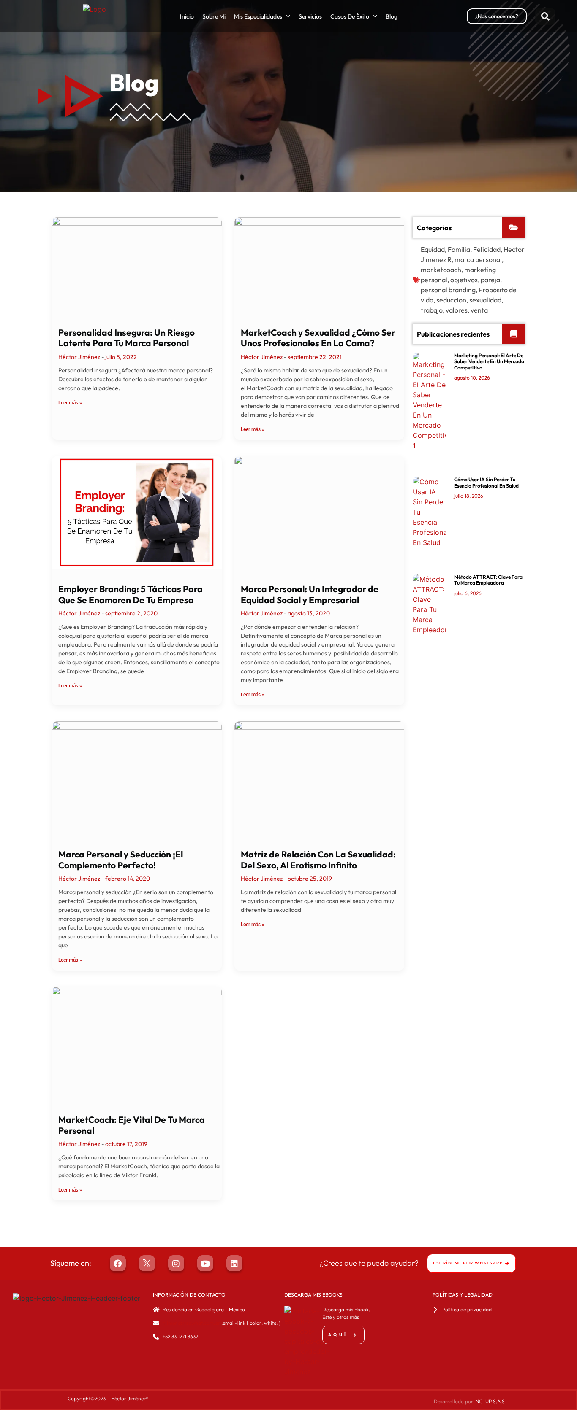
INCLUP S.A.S (489, 1401)
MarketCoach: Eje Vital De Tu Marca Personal (131, 1124)
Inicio (187, 16)
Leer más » (70, 403)
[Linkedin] (234, 1263)
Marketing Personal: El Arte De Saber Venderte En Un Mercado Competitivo (489, 361)
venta (479, 310)
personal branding (448, 290)
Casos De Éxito (349, 16)
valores (457, 310)
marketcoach (441, 269)
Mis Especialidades (258, 16)
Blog (391, 16)
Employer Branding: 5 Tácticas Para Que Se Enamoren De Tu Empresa (130, 594)
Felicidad (487, 249)
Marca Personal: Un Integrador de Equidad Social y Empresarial (309, 594)
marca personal (478, 259)
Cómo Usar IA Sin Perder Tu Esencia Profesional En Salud (486, 482)
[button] (545, 16)
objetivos (464, 279)
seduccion (451, 300)
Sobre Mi (214, 16)
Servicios (310, 16)
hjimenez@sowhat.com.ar (191, 1323)
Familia (459, 249)
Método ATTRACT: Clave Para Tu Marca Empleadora (488, 580)
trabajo (432, 310)
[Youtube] (205, 1263)
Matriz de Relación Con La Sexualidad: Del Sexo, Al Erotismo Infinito (318, 859)
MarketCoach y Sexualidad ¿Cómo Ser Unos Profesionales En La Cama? (318, 337)
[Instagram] (176, 1263)
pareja (490, 279)
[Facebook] (118, 1263)
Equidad (433, 249)
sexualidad (485, 300)
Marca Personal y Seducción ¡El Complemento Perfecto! (120, 859)
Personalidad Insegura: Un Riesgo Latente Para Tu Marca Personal (126, 337)
